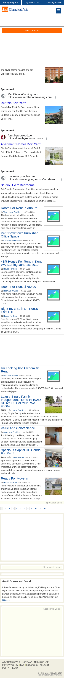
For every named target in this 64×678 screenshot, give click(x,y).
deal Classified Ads (49, 673)
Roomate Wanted (10, 291)
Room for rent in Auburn (19, 208)
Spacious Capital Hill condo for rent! (21, 451)
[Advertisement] (32, 41)
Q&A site (6, 600)
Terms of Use (41, 662)
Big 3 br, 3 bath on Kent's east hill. (19, 310)
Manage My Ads (10, 2)
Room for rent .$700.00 (18, 286)
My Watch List (32, 2)
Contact (44, 665)
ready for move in (14, 478)
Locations (32, 665)
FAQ (22, 665)
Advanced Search (11, 662)
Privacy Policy (10, 665)
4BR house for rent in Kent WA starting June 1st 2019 (21, 263)
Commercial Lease (11, 240)
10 (36, 508)
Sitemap (27, 662)
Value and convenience (18, 428)
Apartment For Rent (11, 432)
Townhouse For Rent (12, 212)
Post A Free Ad (10, 668)
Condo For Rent (19, 457)
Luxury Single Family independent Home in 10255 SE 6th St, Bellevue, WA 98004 (21, 401)
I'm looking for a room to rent (20, 369)
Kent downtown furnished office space (19, 234)
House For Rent (10, 269)
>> (45, 508)
